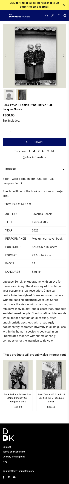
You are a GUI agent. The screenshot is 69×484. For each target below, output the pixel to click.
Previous (5, 55)
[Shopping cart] (59, 15)
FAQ (5, 461)
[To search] (47, 15)
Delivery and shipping (14, 456)
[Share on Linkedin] (43, 151)
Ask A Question (36, 157)
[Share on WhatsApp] (47, 151)
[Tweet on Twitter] (34, 151)
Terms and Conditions (14, 451)
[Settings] (64, 15)
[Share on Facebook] (29, 151)
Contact (7, 447)
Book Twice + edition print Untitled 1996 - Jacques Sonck (51, 398)
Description (10, 169)
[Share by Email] (52, 151)
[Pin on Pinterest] (38, 151)
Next (63, 55)
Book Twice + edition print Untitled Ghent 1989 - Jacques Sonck (17, 398)
